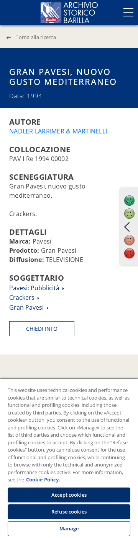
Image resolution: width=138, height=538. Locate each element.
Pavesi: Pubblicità (35, 288)
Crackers (22, 297)
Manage (69, 528)
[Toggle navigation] (128, 12)
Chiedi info (42, 328)
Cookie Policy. (43, 479)
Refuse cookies (69, 511)
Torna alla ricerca (36, 37)
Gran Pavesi (27, 307)
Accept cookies (69, 494)
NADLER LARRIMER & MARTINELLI (58, 131)
